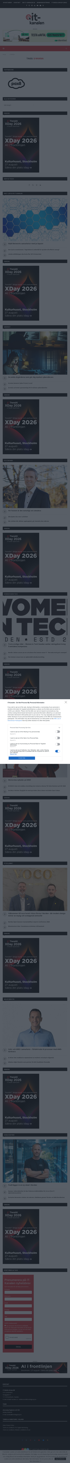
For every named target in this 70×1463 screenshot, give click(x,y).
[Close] (66, 703)
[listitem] (35, 728)
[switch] (57, 731)
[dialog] (35, 731)
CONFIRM (22, 758)
